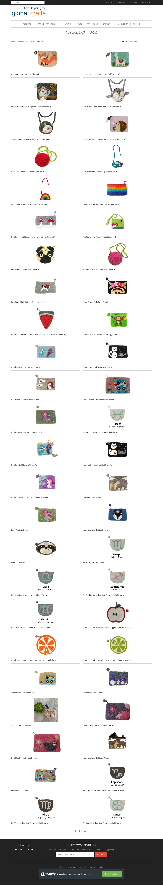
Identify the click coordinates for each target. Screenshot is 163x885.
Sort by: (125, 41)
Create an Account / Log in (116, 2)
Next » (85, 831)
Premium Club (92, 24)
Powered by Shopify (96, 867)
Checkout (146, 2)
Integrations (65, 24)
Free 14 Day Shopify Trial (23, 849)
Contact (106, 24)
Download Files (122, 24)
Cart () (136, 2)
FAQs (80, 24)
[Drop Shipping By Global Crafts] (32, 12)
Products (27, 24)
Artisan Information (46, 24)
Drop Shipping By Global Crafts (77, 867)
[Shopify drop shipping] (81, 878)
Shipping (136, 24)
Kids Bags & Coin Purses (82, 32)
